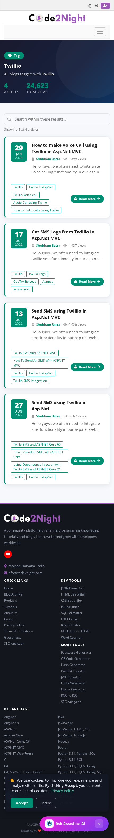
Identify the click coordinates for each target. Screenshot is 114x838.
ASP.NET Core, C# (17, 741)
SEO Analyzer (14, 643)
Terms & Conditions (18, 631)
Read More (87, 198)
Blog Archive (13, 594)
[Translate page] (90, 6)
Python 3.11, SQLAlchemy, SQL (80, 772)
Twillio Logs (37, 274)
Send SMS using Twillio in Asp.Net (59, 405)
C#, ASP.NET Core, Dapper (23, 772)
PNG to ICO (69, 695)
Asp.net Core (13, 735)
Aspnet (47, 281)
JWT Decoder (70, 677)
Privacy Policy (14, 625)
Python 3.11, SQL (70, 759)
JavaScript (65, 723)
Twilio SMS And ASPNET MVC (34, 353)
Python (63, 747)
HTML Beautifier (73, 594)
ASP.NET (10, 729)
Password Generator (76, 652)
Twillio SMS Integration (30, 380)
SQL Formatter (71, 613)
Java (61, 717)
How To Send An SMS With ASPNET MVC (39, 363)
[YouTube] (8, 554)
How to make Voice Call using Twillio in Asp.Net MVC (64, 148)
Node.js (63, 741)
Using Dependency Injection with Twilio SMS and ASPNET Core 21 (37, 466)
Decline (46, 802)
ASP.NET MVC (14, 747)
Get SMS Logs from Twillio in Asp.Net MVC (63, 235)
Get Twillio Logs (24, 281)
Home (8, 588)
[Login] (96, 5)
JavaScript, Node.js (71, 735)
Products (10, 600)
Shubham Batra (48, 159)
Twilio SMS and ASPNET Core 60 (37, 444)
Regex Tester (70, 625)
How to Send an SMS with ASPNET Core (38, 454)
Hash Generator (73, 664)
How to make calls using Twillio (36, 210)
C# (6, 766)
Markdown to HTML (75, 631)
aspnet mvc (21, 289)
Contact (9, 619)
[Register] (105, 6)
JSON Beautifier (72, 588)
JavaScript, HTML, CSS (74, 729)
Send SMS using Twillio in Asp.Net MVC (59, 314)
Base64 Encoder (73, 671)
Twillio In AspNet (41, 187)
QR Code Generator (75, 658)
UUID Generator (73, 683)
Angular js (11, 723)
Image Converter (73, 689)
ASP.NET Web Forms (19, 753)
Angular (10, 717)
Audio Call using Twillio (30, 202)
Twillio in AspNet (41, 477)
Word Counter (71, 637)
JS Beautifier (70, 607)
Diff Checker (70, 619)
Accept (22, 802)
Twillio (18, 187)
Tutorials (10, 607)
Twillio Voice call (25, 195)
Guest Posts (12, 637)
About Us (10, 613)
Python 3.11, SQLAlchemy (76, 766)
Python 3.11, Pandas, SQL (76, 753)
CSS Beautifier (71, 600)
